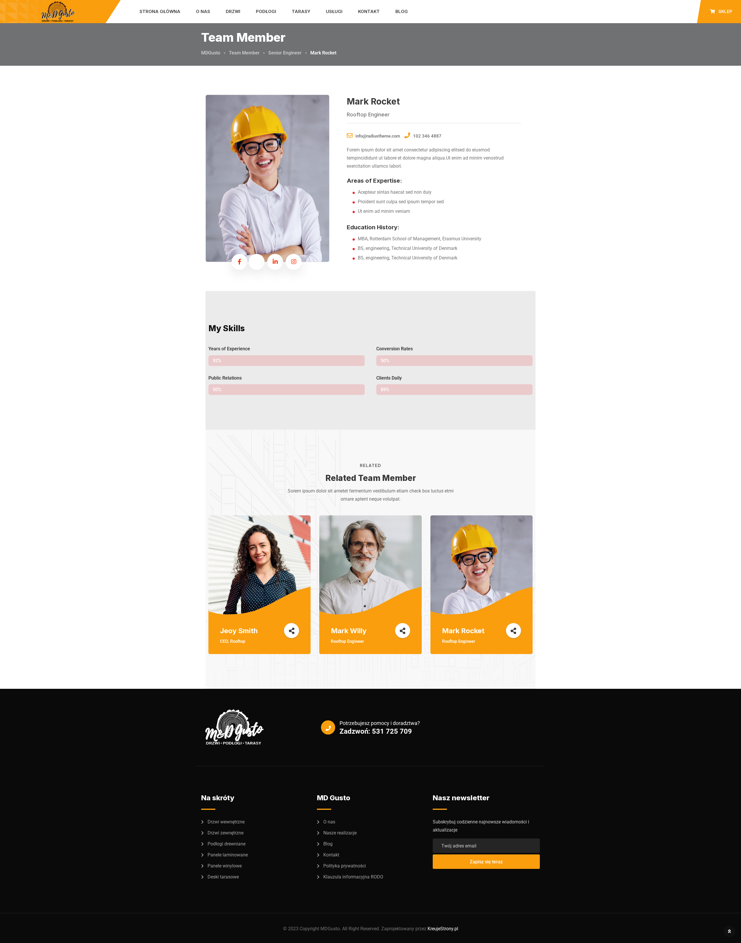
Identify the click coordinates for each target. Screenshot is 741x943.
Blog (401, 11)
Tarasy (301, 11)
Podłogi (266, 11)
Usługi (334, 11)
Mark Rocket (463, 631)
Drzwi (233, 11)
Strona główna (160, 11)
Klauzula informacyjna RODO (353, 877)
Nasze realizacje (340, 833)
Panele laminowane (228, 855)
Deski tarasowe (223, 877)
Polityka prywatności (344, 866)
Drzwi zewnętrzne (225, 833)
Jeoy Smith (239, 631)
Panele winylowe (225, 866)
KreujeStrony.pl (443, 928)
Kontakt (369, 11)
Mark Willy (348, 631)
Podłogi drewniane (226, 844)
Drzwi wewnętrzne (226, 822)
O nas (203, 11)
